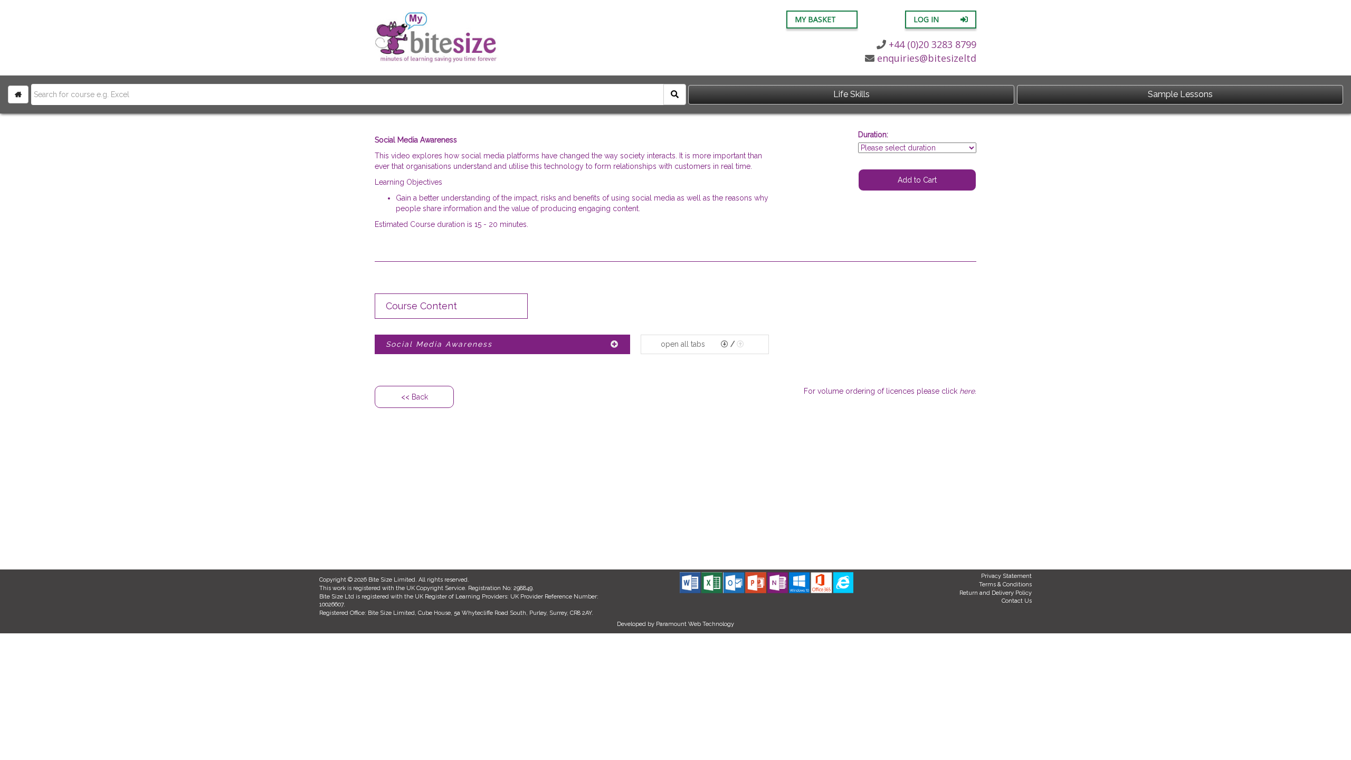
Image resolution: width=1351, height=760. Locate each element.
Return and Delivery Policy (995, 593)
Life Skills (851, 94)
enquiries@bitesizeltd (926, 58)
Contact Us (1017, 600)
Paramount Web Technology (695, 624)
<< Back (414, 397)
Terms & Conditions (1005, 584)
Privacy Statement (1006, 576)
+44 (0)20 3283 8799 (932, 44)
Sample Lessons (1180, 94)
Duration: (873, 134)
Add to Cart (917, 180)
